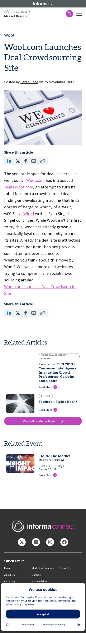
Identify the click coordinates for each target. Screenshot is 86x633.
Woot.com (35, 180)
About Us (9, 575)
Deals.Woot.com (18, 187)
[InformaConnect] (22, 542)
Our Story (9, 581)
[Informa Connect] (36, 542)
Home (7, 568)
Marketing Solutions (43, 568)
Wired (28, 213)
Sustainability (39, 581)
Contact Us (65, 568)
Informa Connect (15, 11)
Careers (36, 575)
